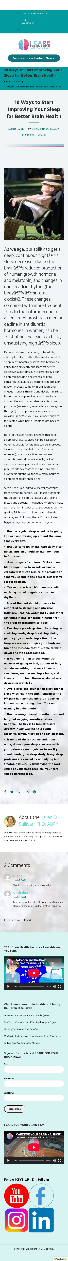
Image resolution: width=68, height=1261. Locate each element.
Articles (17, 81)
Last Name (9, 1093)
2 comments (27, 135)
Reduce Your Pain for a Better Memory (22, 1043)
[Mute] (54, 986)
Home (7, 81)
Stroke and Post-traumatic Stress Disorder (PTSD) (26, 1015)
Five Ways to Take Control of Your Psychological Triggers (30, 1022)
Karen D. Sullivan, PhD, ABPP (45, 129)
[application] (34, 973)
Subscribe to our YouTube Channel (34, 58)
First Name (9, 1078)
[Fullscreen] (59, 986)
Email (7, 1064)
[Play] (8, 986)
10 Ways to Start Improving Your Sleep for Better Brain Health (32, 1036)
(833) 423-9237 (27, 23)
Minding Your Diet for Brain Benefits (21, 1029)
